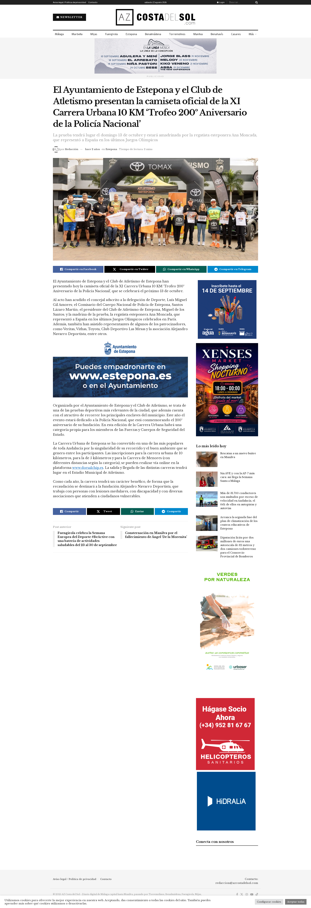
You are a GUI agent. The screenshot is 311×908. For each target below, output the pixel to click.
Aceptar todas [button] (295, 901)
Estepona (131, 34)
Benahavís (217, 34)
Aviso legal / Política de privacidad (69, 2)
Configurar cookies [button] (269, 901)
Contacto (92, 2)
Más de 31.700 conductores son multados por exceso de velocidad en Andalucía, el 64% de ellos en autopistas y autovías (239, 501)
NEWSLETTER (71, 17)
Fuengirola (111, 34)
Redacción (71, 149)
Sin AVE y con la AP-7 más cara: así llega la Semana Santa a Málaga (237, 477)
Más (251, 34)
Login (222, 2)
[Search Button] (256, 2)
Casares (236, 34)
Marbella (77, 34)
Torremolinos (177, 34)
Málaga (59, 34)
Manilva (198, 34)
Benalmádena (153, 34)
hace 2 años (92, 149)
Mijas (93, 34)
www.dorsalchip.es (87, 468)
